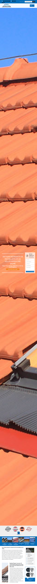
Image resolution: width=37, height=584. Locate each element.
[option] (18, 292)
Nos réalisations (12, 269)
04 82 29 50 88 (6, 1)
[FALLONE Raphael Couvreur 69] (7, 5)
